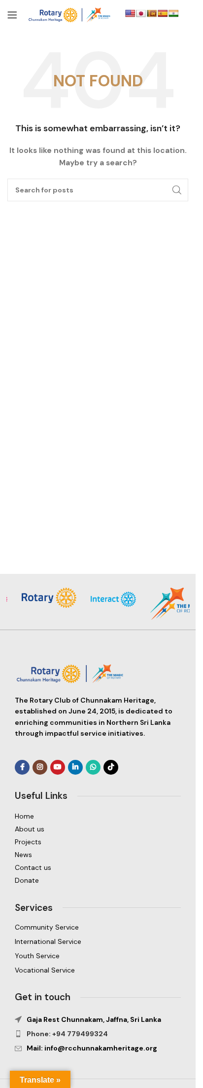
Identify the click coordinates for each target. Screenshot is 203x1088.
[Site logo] (71, 14)
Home (24, 816)
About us (29, 829)
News (23, 854)
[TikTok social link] (110, 767)
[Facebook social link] (22, 767)
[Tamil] (173, 13)
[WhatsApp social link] (93, 767)
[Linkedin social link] (75, 767)
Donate (27, 880)
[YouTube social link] (57, 767)
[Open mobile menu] (12, 15)
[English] (130, 13)
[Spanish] (163, 13)
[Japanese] (141, 13)
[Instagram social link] (40, 767)
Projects (28, 841)
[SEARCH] (177, 190)
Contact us (33, 867)
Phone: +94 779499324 (67, 1033)
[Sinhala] (152, 13)
